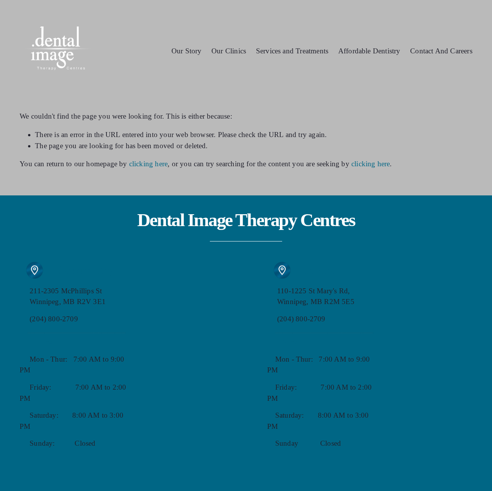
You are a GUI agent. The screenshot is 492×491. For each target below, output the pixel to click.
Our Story (186, 51)
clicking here (148, 164)
